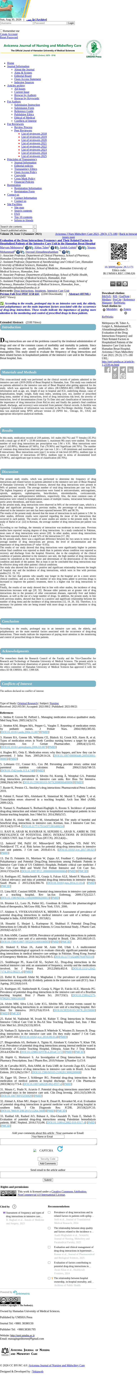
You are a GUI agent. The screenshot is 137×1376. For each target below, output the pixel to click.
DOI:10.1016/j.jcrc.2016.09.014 (39, 1036)
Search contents (23, 210)
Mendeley (112, 309)
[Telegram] (123, 369)
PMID (44, 732)
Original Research (27, 703)
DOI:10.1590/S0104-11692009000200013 (25, 897)
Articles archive (16, 85)
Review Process (23, 127)
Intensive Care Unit (58, 290)
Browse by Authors (25, 95)
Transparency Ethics (25, 168)
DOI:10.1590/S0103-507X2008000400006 (48, 782)
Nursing (54, 703)
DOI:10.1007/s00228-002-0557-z (43, 1084)
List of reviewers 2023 (34, 149)
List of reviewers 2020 (34, 140)
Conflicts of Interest (25, 120)
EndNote (124, 296)
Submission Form (24, 107)
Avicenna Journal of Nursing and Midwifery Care (57, 1365)
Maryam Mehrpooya (11, 247)
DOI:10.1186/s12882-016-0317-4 (66, 1122)
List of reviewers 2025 (34, 156)
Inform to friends (23, 220)
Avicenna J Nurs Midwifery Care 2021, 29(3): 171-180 (86, 233)
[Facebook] (107, 369)
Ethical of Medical (24, 117)
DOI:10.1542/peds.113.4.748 (17, 770)
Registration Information (28, 188)
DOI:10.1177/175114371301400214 (43, 826)
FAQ (17, 213)
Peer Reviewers (23, 130)
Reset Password (9, 37)
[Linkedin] (130, 369)
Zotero (127, 309)
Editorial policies (23, 165)
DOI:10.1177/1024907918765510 (74, 956)
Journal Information (18, 66)
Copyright (20, 175)
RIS (115, 296)
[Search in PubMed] (31, 248)
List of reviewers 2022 (34, 146)
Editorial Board (23, 75)
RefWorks (119, 302)
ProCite (117, 299)
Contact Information (25, 197)
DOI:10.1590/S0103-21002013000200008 (56, 1072)
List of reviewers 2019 (34, 136)
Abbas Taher (41, 247)
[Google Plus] (115, 376)
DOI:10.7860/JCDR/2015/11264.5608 (23, 1110)
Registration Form (24, 191)
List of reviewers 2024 (34, 152)
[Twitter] (115, 369)
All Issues (19, 88)
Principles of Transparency (22, 159)
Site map (19, 207)
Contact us (13, 194)
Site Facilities (14, 204)
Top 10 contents (23, 217)
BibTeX (106, 296)
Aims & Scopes (23, 72)
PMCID (82, 871)
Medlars (106, 299)
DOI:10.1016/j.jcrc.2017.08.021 (77, 849)
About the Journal (24, 69)
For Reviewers (15, 124)
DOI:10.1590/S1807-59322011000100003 (25, 941)
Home (10, 63)
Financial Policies (24, 181)
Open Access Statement (27, 79)
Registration (14, 185)
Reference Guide (23, 111)
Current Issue (21, 91)
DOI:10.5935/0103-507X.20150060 (74, 1010)
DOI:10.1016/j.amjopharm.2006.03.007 (23, 747)
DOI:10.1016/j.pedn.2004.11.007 (20, 732)
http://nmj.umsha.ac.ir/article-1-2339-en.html (118, 363)
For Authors (14, 101)
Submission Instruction (27, 104)
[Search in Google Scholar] (27, 248)
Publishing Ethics (24, 114)
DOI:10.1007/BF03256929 (16, 1095)
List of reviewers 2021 (34, 143)
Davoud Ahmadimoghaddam (42, 251)
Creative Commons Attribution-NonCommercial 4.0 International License (52, 1193)
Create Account (8, 34)
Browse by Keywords (26, 98)
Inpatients (40, 290)
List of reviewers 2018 (34, 133)
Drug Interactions (24, 290)
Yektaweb (37, 1371)
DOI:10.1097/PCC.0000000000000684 (43, 871)
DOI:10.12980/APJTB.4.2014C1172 (42, 1051)
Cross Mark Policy (24, 178)
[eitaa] (123, 376)
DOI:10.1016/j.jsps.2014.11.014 (65, 882)
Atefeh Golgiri (68, 247)
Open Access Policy (25, 172)
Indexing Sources (24, 82)
